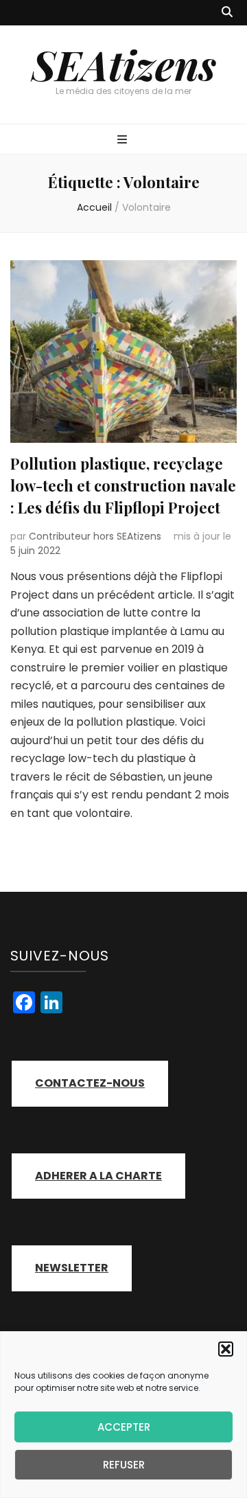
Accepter (123, 1427)
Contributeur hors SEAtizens (95, 536)
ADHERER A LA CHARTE (98, 1176)
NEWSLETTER (71, 1268)
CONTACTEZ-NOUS (90, 1083)
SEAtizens (124, 63)
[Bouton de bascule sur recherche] (227, 12)
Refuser (124, 1464)
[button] (226, 1349)
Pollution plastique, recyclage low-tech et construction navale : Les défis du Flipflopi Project (123, 485)
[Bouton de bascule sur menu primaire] (123, 140)
